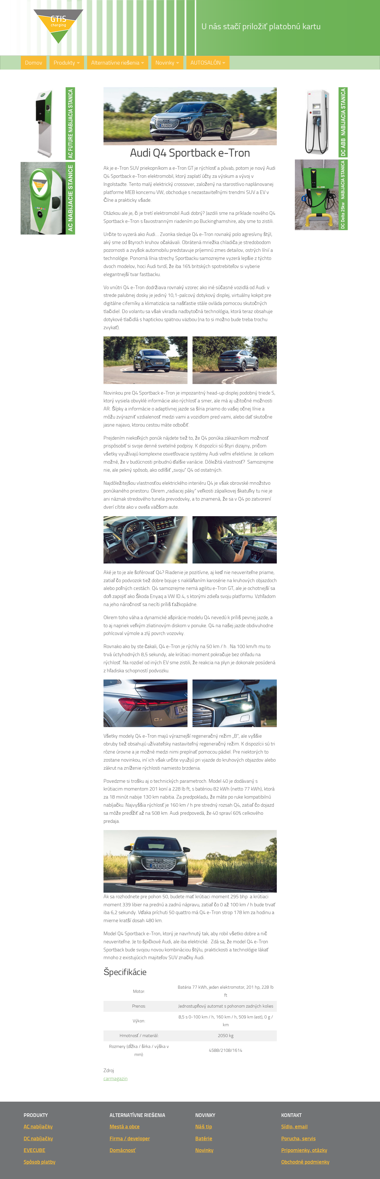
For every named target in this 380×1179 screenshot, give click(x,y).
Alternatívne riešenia (115, 62)
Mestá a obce (125, 1126)
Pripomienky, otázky (304, 1150)
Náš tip (203, 1126)
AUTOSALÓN (206, 62)
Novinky (165, 62)
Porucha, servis (298, 1138)
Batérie (203, 1138)
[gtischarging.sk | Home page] (58, 26)
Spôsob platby (39, 1162)
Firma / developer (130, 1138)
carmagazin (115, 1078)
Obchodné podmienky (305, 1162)
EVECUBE (34, 1150)
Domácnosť (123, 1150)
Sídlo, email (294, 1126)
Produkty (64, 62)
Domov (33, 62)
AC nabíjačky (38, 1126)
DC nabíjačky (38, 1138)
